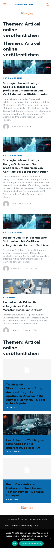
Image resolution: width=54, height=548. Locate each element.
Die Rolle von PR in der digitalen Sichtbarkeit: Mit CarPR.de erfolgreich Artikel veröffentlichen (26, 241)
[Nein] (50, 538)
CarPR (13, 126)
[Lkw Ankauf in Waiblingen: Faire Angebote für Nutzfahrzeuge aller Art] (27, 424)
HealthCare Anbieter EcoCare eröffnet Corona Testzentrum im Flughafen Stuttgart (25, 490)
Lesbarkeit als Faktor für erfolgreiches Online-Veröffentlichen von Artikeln (22, 306)
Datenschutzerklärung (31, 543)
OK (14, 543)
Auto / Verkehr (12, 78)
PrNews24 (15, 268)
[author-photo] (6, 127)
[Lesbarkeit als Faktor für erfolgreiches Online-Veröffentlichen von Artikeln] (27, 286)
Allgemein (9, 297)
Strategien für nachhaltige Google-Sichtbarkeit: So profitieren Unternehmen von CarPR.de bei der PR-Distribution (25, 89)
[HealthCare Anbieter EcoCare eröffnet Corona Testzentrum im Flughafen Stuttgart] (27, 468)
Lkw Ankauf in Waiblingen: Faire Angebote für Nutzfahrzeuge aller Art (25, 444)
